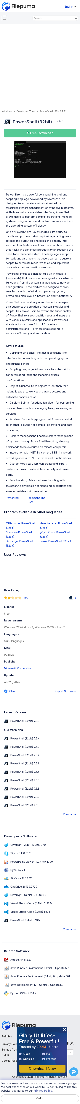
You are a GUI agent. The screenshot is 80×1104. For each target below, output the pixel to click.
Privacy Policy (10, 1044)
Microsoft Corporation (18, 668)
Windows (7, 111)
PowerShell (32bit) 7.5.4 (24, 780)
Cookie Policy (10, 1060)
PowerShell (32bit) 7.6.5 (24, 720)
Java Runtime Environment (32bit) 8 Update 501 (39, 968)
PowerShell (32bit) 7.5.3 (24, 788)
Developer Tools (26, 111)
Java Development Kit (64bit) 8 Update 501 (37, 984)
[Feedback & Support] (73, 1071)
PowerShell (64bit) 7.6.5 (25, 920)
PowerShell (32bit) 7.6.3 (24, 746)
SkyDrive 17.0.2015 (21, 878)
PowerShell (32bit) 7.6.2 (24, 755)
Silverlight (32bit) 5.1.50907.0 (28, 844)
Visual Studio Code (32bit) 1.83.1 (30, 911)
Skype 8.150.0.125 (20, 853)
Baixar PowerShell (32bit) (55, 541)
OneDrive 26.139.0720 (23, 886)
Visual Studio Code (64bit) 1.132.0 (31, 903)
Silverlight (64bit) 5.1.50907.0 (28, 894)
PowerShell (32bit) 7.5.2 (24, 796)
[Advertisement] (40, 67)
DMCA (5, 1055)
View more (69, 814)
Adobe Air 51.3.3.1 (20, 959)
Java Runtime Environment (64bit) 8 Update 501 (40, 976)
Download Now (42, 1068)
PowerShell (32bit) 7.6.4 (25, 738)
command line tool (36, 499)
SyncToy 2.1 (17, 870)
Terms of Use (10, 1049)
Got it (40, 1098)
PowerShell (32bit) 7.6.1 (24, 763)
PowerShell (13, 497)
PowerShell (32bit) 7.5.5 (24, 771)
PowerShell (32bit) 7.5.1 (24, 805)
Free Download (41, 133)
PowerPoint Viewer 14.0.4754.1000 (31, 861)
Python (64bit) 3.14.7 (23, 993)
